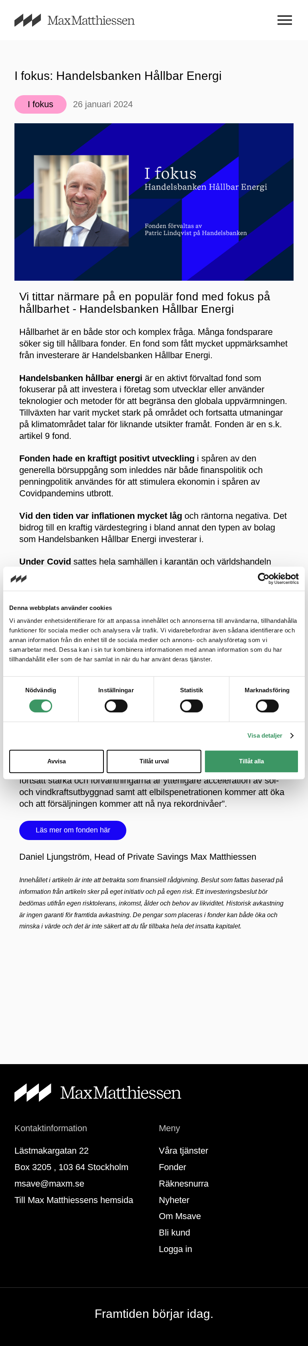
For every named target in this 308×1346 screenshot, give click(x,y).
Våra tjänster (183, 1151)
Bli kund (174, 1233)
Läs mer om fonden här (73, 830)
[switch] (116, 706)
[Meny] (285, 20)
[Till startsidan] (84, 20)
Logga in (175, 1249)
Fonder (172, 1167)
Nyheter (174, 1200)
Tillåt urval (154, 761)
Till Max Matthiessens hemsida (73, 1200)
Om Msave (180, 1216)
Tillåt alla (251, 761)
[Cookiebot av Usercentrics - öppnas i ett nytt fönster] (264, 579)
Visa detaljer (264, 735)
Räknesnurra (184, 1184)
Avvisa (56, 761)
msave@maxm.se (49, 1184)
